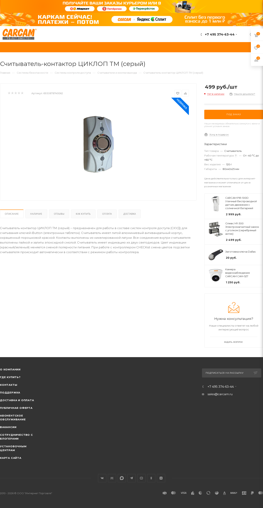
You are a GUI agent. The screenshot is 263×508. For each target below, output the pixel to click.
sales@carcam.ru (220, 394)
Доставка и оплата (17, 400)
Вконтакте (102, 478)
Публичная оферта (16, 407)
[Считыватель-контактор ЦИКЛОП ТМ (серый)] (98, 144)
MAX (122, 478)
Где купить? (10, 377)
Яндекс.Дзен (161, 478)
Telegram (131, 478)
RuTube (112, 478)
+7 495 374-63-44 (219, 34)
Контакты (8, 384)
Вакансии (8, 427)
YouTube (141, 478)
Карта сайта (10, 457)
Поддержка (10, 392)
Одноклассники (151, 478)
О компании (10, 369)
